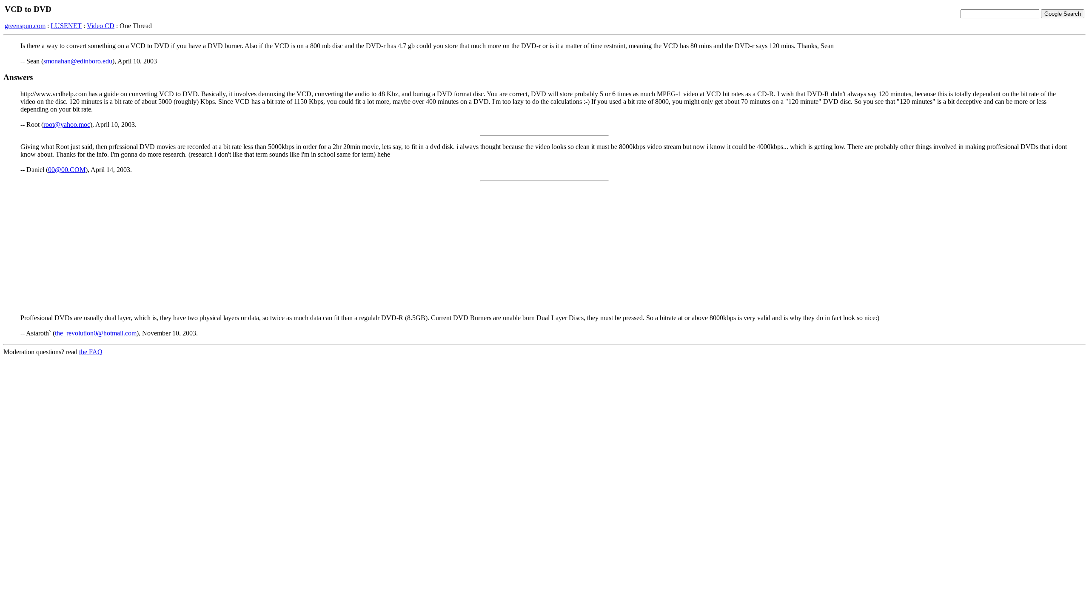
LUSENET (66, 25)
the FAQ (91, 351)
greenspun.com (25, 25)
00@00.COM (67, 169)
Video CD (100, 25)
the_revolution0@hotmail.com (96, 333)
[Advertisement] (544, 247)
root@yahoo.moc (66, 124)
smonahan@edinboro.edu (77, 61)
